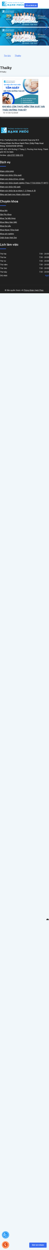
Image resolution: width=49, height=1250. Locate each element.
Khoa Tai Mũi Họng (7, 218)
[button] (46, 27)
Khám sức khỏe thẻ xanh (10, 187)
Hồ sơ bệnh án (31, 5)
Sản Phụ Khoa (5, 214)
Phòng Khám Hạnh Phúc (34, 290)
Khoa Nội (3, 210)
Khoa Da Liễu (5, 226)
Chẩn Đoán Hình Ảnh (8, 238)
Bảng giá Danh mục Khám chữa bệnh (15, 194)
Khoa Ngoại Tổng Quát (9, 230)
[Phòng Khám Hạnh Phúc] (13, 6)
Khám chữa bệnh (7, 171)
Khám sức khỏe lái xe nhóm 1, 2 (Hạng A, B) (18, 191)
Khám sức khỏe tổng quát (11, 175)
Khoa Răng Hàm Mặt (8, 222)
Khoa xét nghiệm (7, 234)
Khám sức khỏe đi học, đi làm (12, 179)
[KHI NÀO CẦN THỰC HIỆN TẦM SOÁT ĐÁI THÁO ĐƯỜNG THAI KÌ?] (20, 103)
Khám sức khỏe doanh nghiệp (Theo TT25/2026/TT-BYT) (24, 183)
